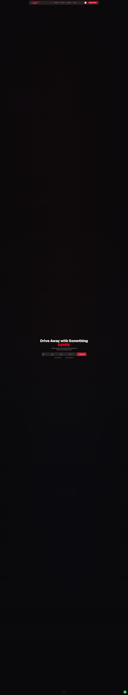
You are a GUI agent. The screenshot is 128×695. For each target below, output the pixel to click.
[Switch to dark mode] (85, 3)
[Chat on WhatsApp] (125, 692)
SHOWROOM (56, 2)
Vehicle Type (71, 353)
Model (53, 353)
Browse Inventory (92, 2)
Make (44, 353)
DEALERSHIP (69, 2)
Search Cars (82, 354)
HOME (52, 2)
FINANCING (62, 2)
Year (61, 353)
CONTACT (74, 2)
